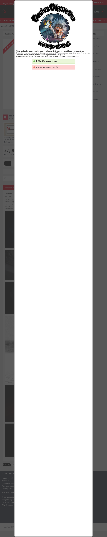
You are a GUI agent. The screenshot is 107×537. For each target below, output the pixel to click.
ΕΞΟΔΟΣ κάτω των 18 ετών (47, 67)
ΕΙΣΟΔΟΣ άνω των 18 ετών (47, 61)
